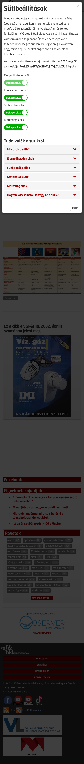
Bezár (75, 207)
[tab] (42, 149)
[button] (18, 149)
